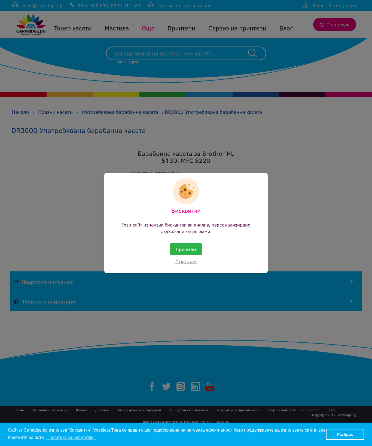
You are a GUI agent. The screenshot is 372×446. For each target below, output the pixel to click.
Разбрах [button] (345, 434)
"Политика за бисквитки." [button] (71, 437)
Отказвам (186, 261)
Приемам (186, 249)
